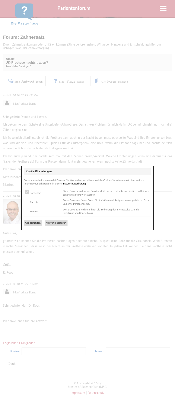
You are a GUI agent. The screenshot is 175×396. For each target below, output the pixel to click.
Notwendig (35, 193)
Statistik (33, 202)
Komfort (33, 211)
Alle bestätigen (33, 223)
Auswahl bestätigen (56, 223)
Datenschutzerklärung (74, 184)
